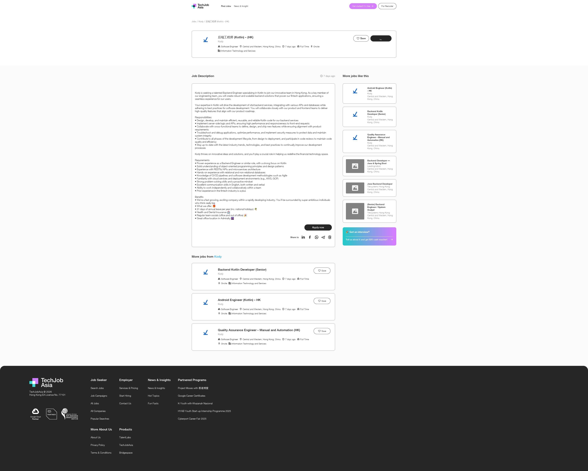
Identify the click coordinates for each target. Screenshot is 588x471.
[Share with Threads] (330, 237)
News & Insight (241, 6)
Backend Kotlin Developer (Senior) (242, 269)
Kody (201, 21)
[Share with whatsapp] (317, 237)
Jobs (194, 21)
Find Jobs (226, 6)
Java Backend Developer (379, 184)
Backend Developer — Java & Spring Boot (378, 162)
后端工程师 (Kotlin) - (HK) (217, 21)
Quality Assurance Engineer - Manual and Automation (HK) (259, 330)
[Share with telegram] (323, 237)
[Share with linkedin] (303, 237)
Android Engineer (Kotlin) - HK (239, 300)
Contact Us (125, 403)
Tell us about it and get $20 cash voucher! (366, 239)
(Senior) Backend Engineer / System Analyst (376, 207)
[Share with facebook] (310, 237)
